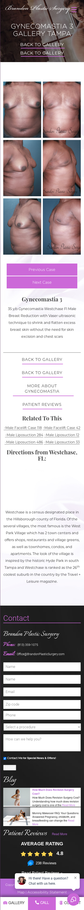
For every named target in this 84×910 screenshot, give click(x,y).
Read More (68, 805)
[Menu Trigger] (74, 9)
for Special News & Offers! (31, 758)
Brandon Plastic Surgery (31, 634)
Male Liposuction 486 (24, 442)
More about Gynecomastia (42, 389)
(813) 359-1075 (27, 644)
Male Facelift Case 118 (23, 428)
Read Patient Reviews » (42, 872)
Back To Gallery (42, 44)
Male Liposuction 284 (25, 435)
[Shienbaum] (38, 8)
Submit (9, 767)
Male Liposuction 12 (62, 435)
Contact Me (14, 758)
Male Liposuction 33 (63, 442)
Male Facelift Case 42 (62, 428)
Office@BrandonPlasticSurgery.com (40, 654)
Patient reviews (42, 404)
